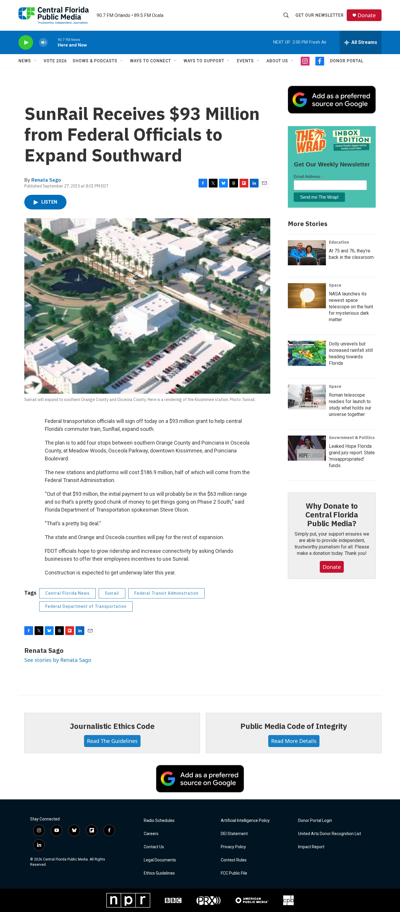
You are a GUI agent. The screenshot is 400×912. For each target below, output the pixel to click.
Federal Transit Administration (166, 593)
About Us (277, 60)
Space (335, 285)
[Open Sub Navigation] (35, 60)
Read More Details (294, 740)
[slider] (53, 42)
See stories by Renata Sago (57, 659)
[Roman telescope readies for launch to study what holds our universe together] (307, 396)
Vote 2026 (55, 60)
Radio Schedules (159, 820)
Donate (367, 15)
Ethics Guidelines (159, 873)
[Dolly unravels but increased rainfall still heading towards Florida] (307, 353)
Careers (151, 834)
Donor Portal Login (315, 820)
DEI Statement (234, 834)
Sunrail (112, 593)
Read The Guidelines (112, 740)
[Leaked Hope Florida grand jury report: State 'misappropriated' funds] (307, 448)
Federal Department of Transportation (86, 606)
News (24, 60)
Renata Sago (46, 180)
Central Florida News (67, 593)
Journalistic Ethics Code (112, 726)
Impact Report (311, 847)
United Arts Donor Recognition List (329, 834)
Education (339, 242)
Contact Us (154, 847)
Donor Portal (346, 60)
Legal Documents (160, 860)
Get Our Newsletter (319, 15)
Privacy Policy (233, 847)
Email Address (309, 176)
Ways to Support (204, 60)
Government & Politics (352, 437)
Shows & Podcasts (95, 60)
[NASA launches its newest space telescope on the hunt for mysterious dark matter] (307, 295)
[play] (25, 42)
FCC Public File (234, 873)
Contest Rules (234, 860)
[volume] (43, 42)
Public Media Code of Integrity (293, 726)
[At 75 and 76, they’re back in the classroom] (307, 252)
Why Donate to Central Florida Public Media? (331, 514)
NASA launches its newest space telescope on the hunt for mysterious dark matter (351, 306)
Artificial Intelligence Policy (245, 820)
